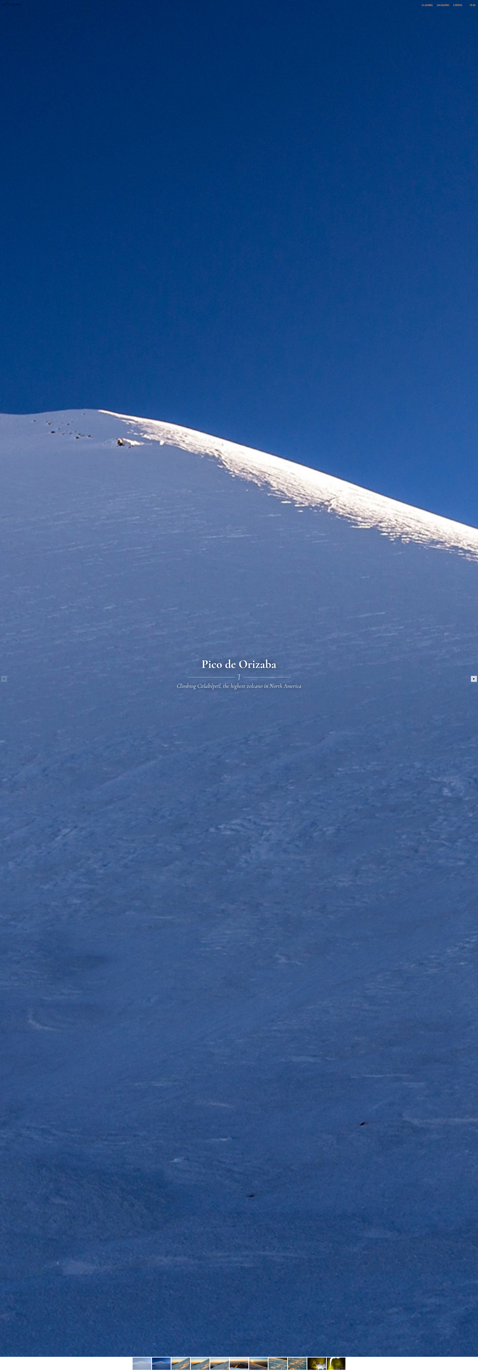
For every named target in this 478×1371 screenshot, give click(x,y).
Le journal (427, 4)
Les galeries (443, 4)
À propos (457, 4)
